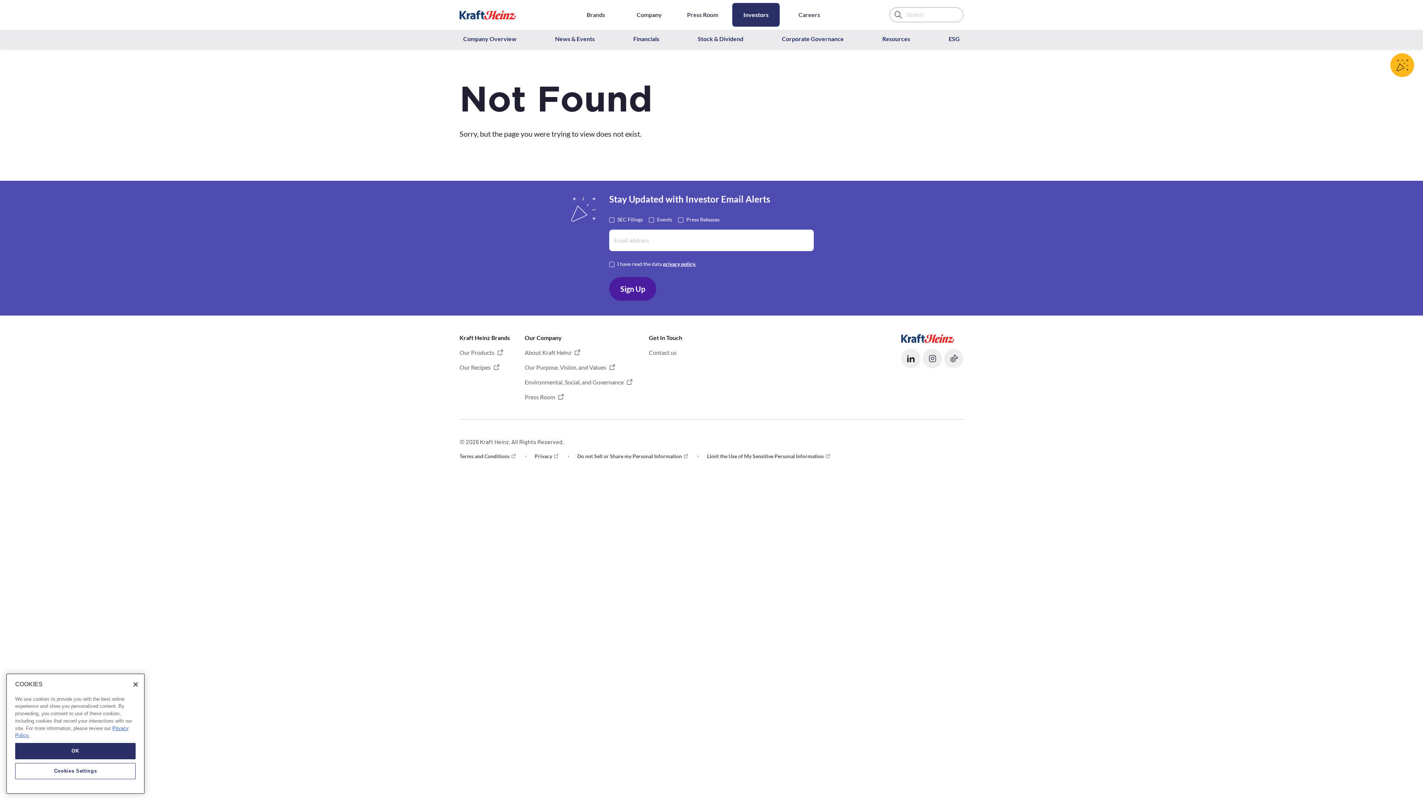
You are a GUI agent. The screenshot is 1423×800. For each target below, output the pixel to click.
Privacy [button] (543, 456)
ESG (954, 38)
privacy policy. (679, 264)
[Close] (135, 684)
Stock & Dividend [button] (720, 38)
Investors (756, 14)
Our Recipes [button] (475, 367)
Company (649, 14)
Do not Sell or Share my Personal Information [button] (629, 456)
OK (75, 751)
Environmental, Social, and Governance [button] (574, 382)
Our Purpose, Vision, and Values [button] (565, 367)
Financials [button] (646, 38)
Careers (809, 14)
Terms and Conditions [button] (485, 456)
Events (664, 219)
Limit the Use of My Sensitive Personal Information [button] (765, 456)
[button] (911, 358)
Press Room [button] (540, 396)
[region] (75, 733)
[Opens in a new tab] (927, 337)
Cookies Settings (75, 771)
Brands (596, 14)
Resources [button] (896, 38)
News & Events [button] (575, 38)
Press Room (702, 14)
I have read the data (656, 264)
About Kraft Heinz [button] (548, 352)
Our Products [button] (477, 352)
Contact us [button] (663, 352)
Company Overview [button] (490, 38)
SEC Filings (630, 219)
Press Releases (703, 219)
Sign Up (632, 288)
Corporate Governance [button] (813, 38)
